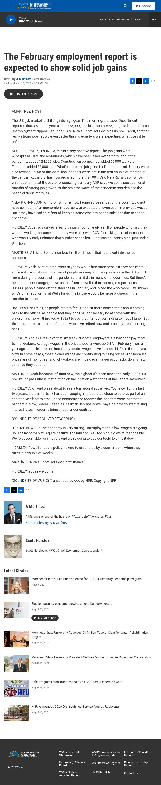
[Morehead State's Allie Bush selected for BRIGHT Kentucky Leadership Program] (16, 585)
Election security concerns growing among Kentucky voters (71, 603)
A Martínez (23, 79)
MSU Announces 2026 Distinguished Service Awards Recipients (75, 706)
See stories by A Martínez (47, 522)
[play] (11, 19)
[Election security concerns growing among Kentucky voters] (16, 610)
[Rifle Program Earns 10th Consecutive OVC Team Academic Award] (16, 688)
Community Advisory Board (72, 764)
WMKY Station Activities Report (69, 774)
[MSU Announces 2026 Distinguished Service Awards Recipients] (16, 713)
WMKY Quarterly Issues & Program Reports (106, 754)
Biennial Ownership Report (136, 764)
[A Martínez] (13, 512)
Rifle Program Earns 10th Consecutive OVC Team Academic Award (76, 682)
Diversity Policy (101, 772)
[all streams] (155, 19)
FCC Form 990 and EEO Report (138, 754)
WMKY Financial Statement (69, 754)
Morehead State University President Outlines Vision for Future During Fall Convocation (91, 657)
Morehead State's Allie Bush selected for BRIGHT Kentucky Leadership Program (86, 579)
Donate (145, 6)
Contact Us (131, 773)
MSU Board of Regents (106, 763)
